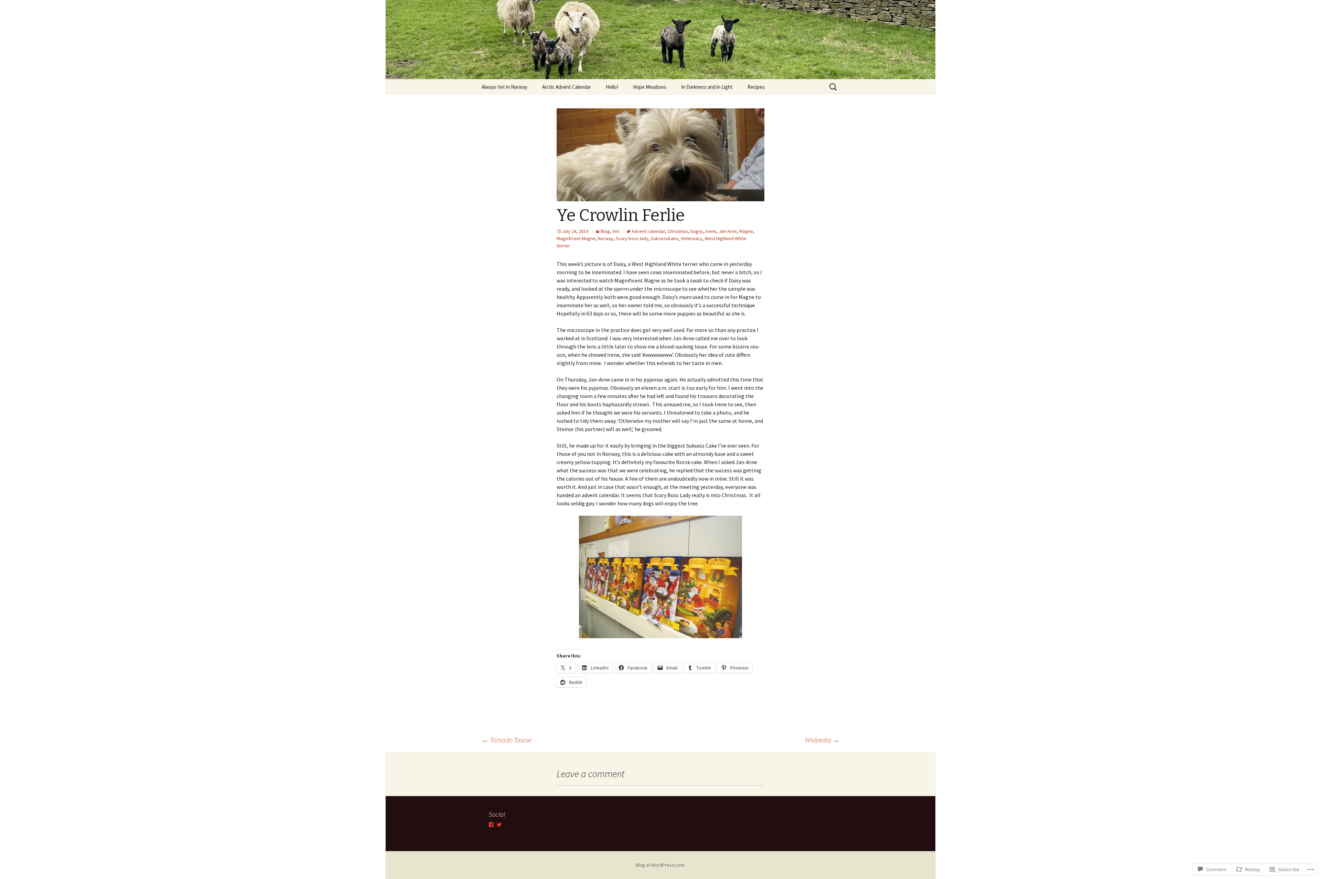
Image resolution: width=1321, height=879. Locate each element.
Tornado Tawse (506, 740)
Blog (605, 231)
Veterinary (691, 238)
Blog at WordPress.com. (660, 865)
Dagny (696, 231)
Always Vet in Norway (504, 87)
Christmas (677, 231)
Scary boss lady (632, 238)
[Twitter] (499, 824)
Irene (711, 231)
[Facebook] (491, 824)
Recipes (756, 87)
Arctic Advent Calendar (566, 87)
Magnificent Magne (576, 238)
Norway (605, 238)
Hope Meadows (649, 87)
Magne (746, 231)
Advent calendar (648, 231)
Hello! (612, 87)
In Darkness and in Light (707, 87)
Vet (615, 231)
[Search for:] (833, 87)
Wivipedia (822, 740)
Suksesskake (664, 238)
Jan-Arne (728, 231)
